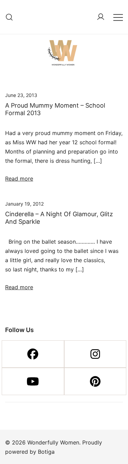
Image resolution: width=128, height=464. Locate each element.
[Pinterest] (95, 381)
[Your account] (101, 17)
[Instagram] (95, 354)
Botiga (46, 451)
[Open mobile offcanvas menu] (118, 17)
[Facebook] (33, 354)
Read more (19, 178)
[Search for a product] (9, 17)
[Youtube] (33, 381)
